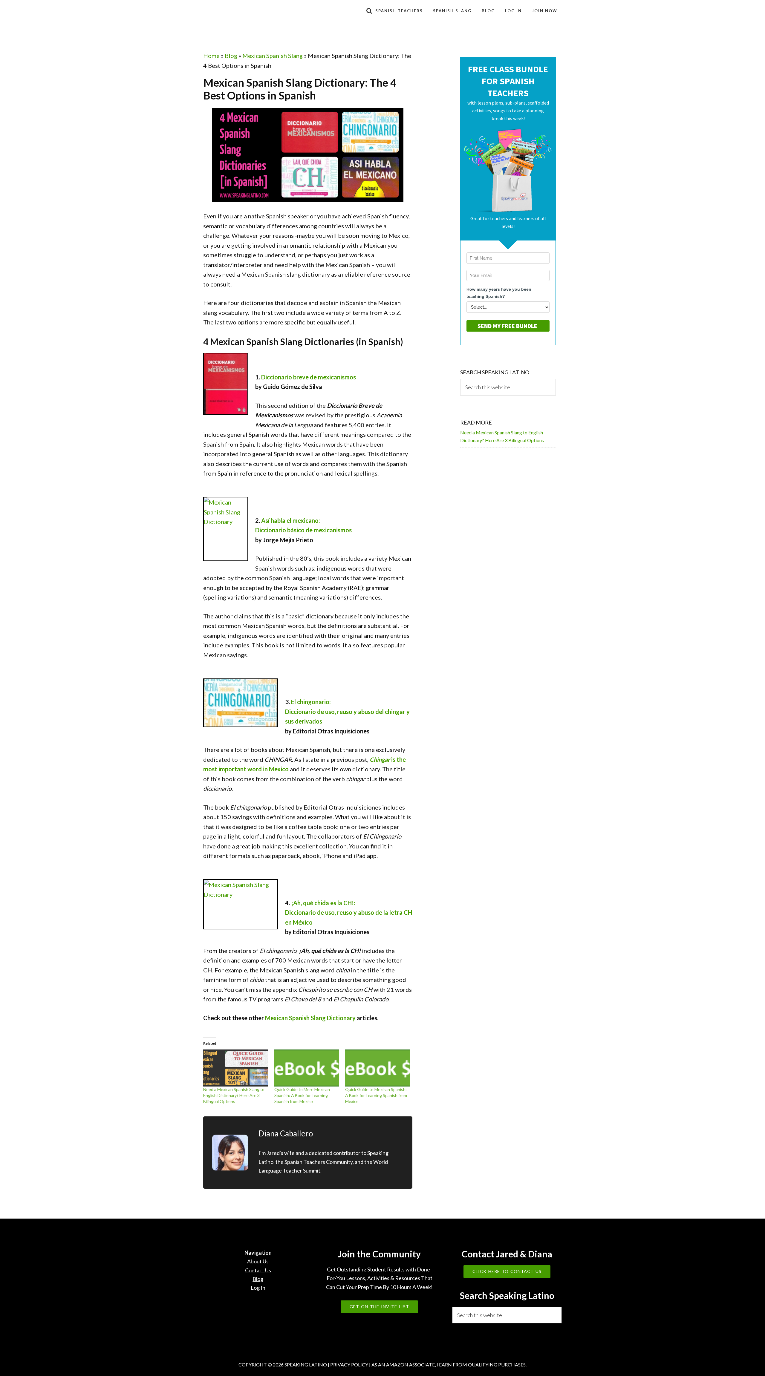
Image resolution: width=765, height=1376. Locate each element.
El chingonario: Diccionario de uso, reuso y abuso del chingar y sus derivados (347, 711)
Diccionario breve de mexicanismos (308, 377)
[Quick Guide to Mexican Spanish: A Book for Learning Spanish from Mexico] (377, 1068)
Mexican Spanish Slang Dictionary (310, 1017)
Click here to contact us (506, 1271)
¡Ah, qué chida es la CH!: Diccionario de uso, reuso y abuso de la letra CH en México (348, 912)
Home (211, 55)
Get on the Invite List (379, 1306)
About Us (258, 1261)
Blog (231, 55)
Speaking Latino (257, 11)
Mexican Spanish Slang (272, 55)
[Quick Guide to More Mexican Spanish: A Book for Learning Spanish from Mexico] (306, 1068)
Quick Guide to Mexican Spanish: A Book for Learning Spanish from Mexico (376, 1095)
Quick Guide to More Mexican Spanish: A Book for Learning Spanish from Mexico (302, 1095)
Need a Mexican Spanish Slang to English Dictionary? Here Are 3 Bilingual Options (233, 1095)
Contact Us (258, 1270)
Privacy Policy (349, 1364)
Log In (258, 1287)
